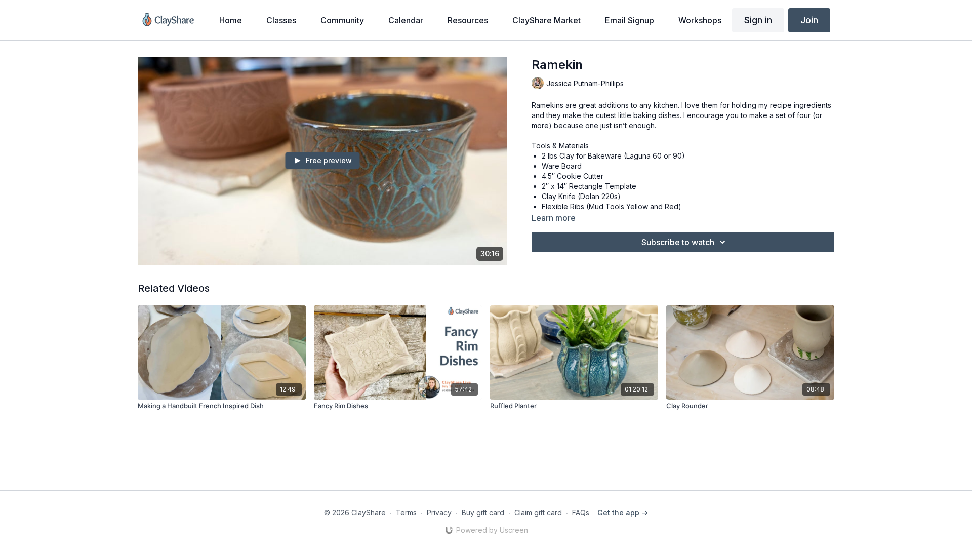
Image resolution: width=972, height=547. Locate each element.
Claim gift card (538, 512)
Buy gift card (483, 512)
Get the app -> (622, 512)
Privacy (439, 512)
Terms (406, 512)
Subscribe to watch (677, 242)
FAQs (580, 512)
